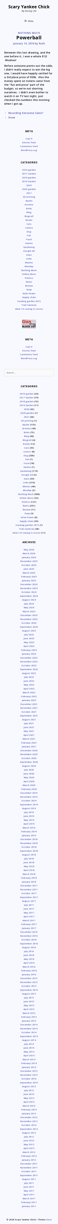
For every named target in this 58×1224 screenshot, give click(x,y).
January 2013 (29, 1113)
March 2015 (29, 1013)
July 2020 (29, 769)
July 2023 (29, 634)
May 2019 (29, 820)
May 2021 (29, 731)
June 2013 (29, 1094)
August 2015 (29, 993)
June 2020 (29, 773)
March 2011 (29, 1198)
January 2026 (29, 557)
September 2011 (29, 1175)
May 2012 (29, 1144)
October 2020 (28, 758)
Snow (11, 117)
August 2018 (29, 854)
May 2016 (29, 959)
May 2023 (29, 642)
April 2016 (29, 962)
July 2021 (29, 723)
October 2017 (28, 893)
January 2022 (29, 700)
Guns (29, 254)
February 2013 (29, 1109)
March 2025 (29, 572)
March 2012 (29, 1152)
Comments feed (29, 146)
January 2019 (29, 835)
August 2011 (29, 1179)
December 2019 (29, 792)
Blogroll (29, 216)
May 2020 (29, 777)
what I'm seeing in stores (29, 308)
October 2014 (28, 1032)
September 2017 (29, 897)
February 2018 (29, 877)
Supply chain (29, 297)
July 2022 (29, 677)
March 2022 (29, 692)
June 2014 (29, 1047)
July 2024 (29, 603)
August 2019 (29, 808)
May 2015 (29, 1005)
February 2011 (29, 1202)
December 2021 (29, 704)
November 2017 (29, 889)
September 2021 (29, 715)
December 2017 (29, 885)
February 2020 (29, 789)
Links (29, 258)
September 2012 (29, 1129)
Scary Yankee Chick (29, 7)
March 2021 (29, 738)
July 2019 (29, 812)
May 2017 (29, 912)
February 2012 (29, 1155)
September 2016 (29, 943)
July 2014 (29, 1044)
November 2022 (29, 661)
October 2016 (28, 939)
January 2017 (29, 928)
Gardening (29, 247)
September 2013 (29, 1082)
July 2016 (29, 951)
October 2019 (28, 800)
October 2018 (28, 846)
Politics (29, 278)
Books (29, 220)
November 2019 (29, 796)
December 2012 (29, 1117)
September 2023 (29, 626)
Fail (29, 235)
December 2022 (29, 657)
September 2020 (29, 762)
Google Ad (29, 250)
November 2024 (29, 588)
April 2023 (29, 646)
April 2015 (29, 1009)
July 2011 (29, 1183)
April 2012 (29, 1148)
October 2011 (28, 1171)
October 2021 (28, 711)
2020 (29, 185)
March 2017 (29, 920)
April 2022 (29, 688)
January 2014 (29, 1067)
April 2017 (29, 916)
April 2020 (29, 781)
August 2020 (29, 765)
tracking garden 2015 (29, 301)
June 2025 (29, 568)
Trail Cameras (29, 305)
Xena (49, 1219)
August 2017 (29, 901)
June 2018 (29, 862)
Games (29, 243)
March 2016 (29, 966)
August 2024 (29, 599)
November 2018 (29, 843)
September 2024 (29, 596)
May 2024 (29, 607)
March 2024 (29, 611)
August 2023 (29, 630)
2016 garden (29, 169)
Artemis (29, 204)
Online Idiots (29, 274)
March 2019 (29, 827)
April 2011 (29, 1194)
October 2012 (28, 1125)
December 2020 (29, 750)
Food (29, 239)
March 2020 (29, 785)
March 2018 (29, 874)
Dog (29, 231)
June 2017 (29, 908)
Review (29, 285)
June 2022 (29, 680)
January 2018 (29, 881)
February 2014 (29, 1063)
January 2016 (29, 974)
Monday (29, 266)
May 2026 (29, 549)
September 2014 (29, 1036)
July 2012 (29, 1136)
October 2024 (28, 592)
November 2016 (29, 935)
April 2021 (29, 735)
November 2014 (29, 1028)
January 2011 (29, 1206)
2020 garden (29, 189)
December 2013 (29, 1071)
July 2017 (29, 904)
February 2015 (29, 1016)
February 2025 (29, 576)
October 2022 (28, 665)
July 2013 (29, 1090)
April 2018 (29, 870)
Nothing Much (29, 33)
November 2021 (29, 707)
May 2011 (29, 1190)
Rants (29, 281)
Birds (29, 208)
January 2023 (29, 653)
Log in (29, 138)
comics (29, 227)
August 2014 (29, 1040)
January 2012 (29, 1159)
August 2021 (29, 719)
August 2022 (29, 673)
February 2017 (29, 924)
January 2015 (29, 1020)
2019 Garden (29, 181)
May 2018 (29, 866)
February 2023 (29, 650)
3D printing (29, 196)
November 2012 (29, 1121)
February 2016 (29, 970)
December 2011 (29, 1163)
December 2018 (29, 839)
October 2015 (28, 986)
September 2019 (29, 804)
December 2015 (29, 978)
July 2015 (29, 997)
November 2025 (29, 561)
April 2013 (29, 1101)
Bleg (28, 212)
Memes (29, 262)
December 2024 (29, 584)
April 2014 (29, 1055)
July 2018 (29, 858)
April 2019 (29, 823)
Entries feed (29, 142)
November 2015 (29, 982)
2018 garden (29, 177)
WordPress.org (29, 150)
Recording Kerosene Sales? (25, 113)
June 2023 (29, 638)
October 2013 (28, 1078)
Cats (28, 223)
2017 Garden (29, 173)
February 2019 (29, 831)
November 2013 (29, 1074)
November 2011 (29, 1167)
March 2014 (29, 1059)
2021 (29, 193)
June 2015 (29, 1001)
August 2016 (29, 947)
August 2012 (29, 1132)
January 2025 (29, 580)
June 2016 (29, 955)
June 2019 (29, 816)
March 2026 (29, 553)
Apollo (29, 200)
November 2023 (29, 619)
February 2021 (29, 742)
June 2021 (29, 727)
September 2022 (29, 669)
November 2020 (29, 754)
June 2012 (29, 1140)
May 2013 (29, 1098)
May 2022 (29, 684)
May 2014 (29, 1051)
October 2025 (28, 565)
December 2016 (29, 931)
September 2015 (29, 989)
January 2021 (29, 746)
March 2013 (29, 1105)
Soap (29, 289)
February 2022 (29, 696)
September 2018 (29, 850)
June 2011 (29, 1186)
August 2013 (29, 1086)
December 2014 (29, 1024)
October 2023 (28, 622)
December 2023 (29, 615)
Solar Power (29, 293)
